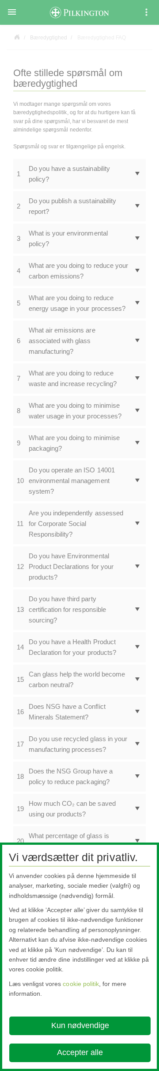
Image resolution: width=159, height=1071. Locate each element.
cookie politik (80, 983)
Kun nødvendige (80, 1025)
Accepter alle (80, 1052)
